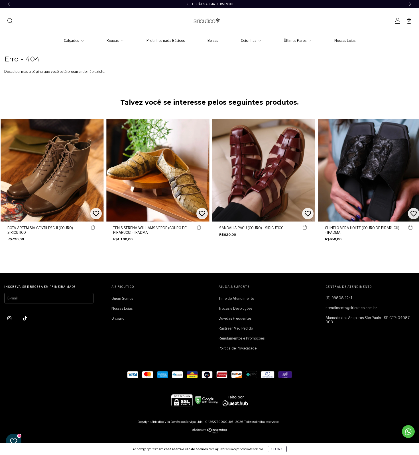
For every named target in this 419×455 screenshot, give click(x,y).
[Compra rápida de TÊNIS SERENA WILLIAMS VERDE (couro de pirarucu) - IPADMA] (199, 227)
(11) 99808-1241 (339, 298)
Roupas (113, 40)
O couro (117, 318)
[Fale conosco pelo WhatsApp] (408, 431)
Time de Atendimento (236, 298)
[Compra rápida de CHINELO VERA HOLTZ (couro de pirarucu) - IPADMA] (410, 227)
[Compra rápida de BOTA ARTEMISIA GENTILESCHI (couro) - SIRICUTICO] (93, 227)
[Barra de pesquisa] (10, 21)
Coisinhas (249, 40)
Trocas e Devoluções (235, 308)
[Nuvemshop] (209, 432)
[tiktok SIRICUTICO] (25, 318)
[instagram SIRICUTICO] (9, 318)
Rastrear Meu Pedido (236, 328)
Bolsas (213, 40)
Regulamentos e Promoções (242, 338)
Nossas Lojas (344, 40)
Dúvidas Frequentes (235, 318)
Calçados (72, 40)
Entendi (277, 449)
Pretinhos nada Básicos (166, 40)
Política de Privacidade (238, 348)
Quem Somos (122, 298)
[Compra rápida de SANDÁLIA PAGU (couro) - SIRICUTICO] (304, 227)
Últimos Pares (295, 40)
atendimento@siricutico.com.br (351, 308)
